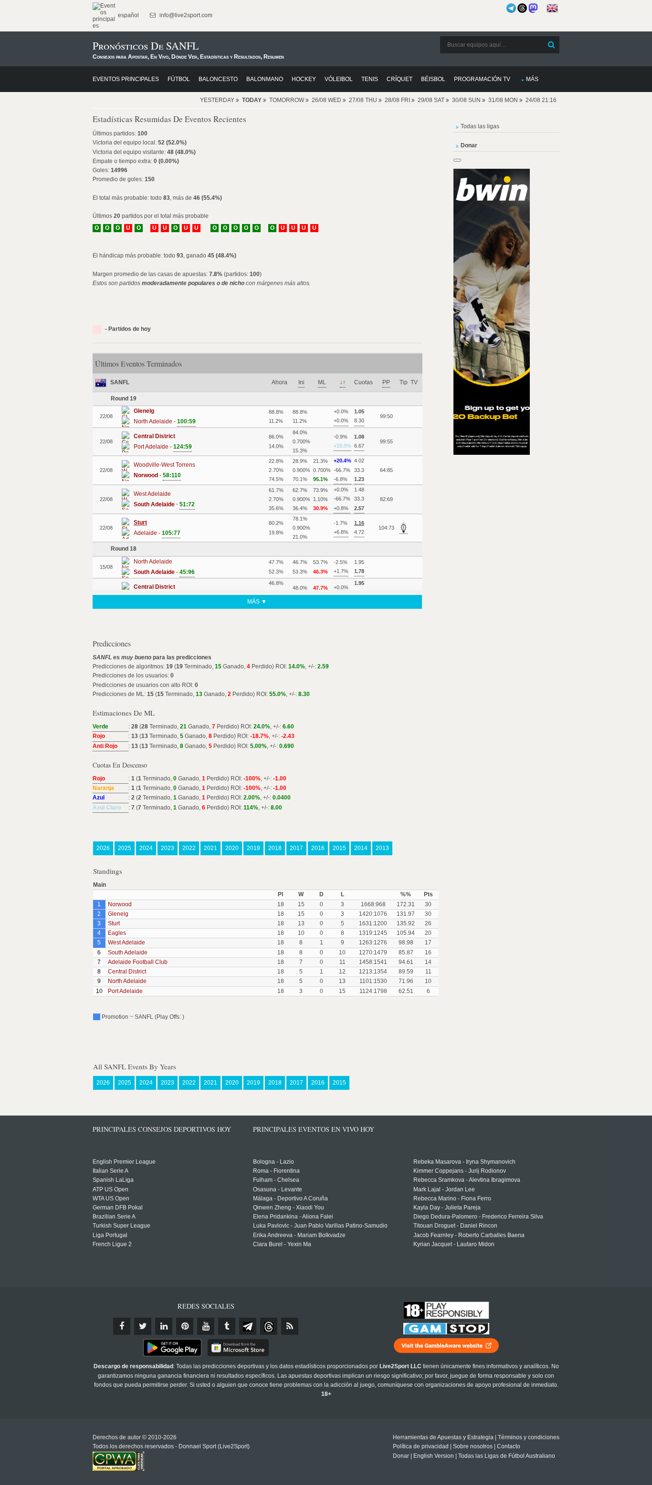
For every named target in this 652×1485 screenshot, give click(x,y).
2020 (232, 848)
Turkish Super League (121, 1225)
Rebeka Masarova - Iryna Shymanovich (464, 1161)
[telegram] (247, 1326)
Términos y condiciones (528, 1437)
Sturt (114, 923)
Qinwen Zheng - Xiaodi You (288, 1207)
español (127, 15)
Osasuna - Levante (277, 1189)
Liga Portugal (110, 1235)
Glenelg (118, 914)
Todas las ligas (480, 126)
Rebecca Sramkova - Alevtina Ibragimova (466, 1180)
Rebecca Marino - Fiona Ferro (452, 1198)
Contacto (508, 1446)
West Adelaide (126, 942)
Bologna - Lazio (273, 1161)
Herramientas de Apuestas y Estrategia (443, 1437)
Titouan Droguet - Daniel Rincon (455, 1225)
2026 (103, 848)
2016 (318, 848)
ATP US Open (110, 1189)
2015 (339, 848)
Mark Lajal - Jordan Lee (444, 1189)
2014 (361, 848)
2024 (146, 848)
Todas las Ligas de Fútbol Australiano (506, 1456)
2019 (253, 848)
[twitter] (142, 1326)
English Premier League (124, 1161)
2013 (382, 848)
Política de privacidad (421, 1446)
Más (532, 79)
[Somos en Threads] (522, 8)
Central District (127, 971)
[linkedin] (163, 1326)
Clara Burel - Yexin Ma (282, 1244)
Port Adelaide (125, 991)
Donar (401, 1456)
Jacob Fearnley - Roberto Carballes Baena (469, 1235)
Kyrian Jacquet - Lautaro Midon (453, 1244)
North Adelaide (127, 981)
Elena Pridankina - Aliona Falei (293, 1216)
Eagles (117, 933)
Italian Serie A (110, 1171)
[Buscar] (551, 45)
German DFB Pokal (118, 1207)
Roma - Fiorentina (276, 1171)
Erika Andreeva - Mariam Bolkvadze (299, 1235)
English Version (433, 1456)
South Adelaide (127, 952)
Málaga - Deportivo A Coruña (290, 1198)
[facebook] (121, 1326)
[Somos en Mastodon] (533, 8)
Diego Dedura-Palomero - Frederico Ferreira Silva (478, 1216)
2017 (296, 848)
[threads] (268, 1326)
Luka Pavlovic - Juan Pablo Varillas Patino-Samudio (320, 1225)
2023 (167, 848)
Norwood (120, 904)
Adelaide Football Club (138, 962)
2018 (275, 848)
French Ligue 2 (112, 1244)
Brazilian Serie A (114, 1216)
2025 (124, 848)
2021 (210, 848)
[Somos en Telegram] (511, 8)
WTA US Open (111, 1198)
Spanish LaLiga (113, 1180)
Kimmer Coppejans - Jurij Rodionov (459, 1171)
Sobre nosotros (473, 1446)
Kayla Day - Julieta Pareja (447, 1207)
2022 (189, 848)
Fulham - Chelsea (276, 1180)
